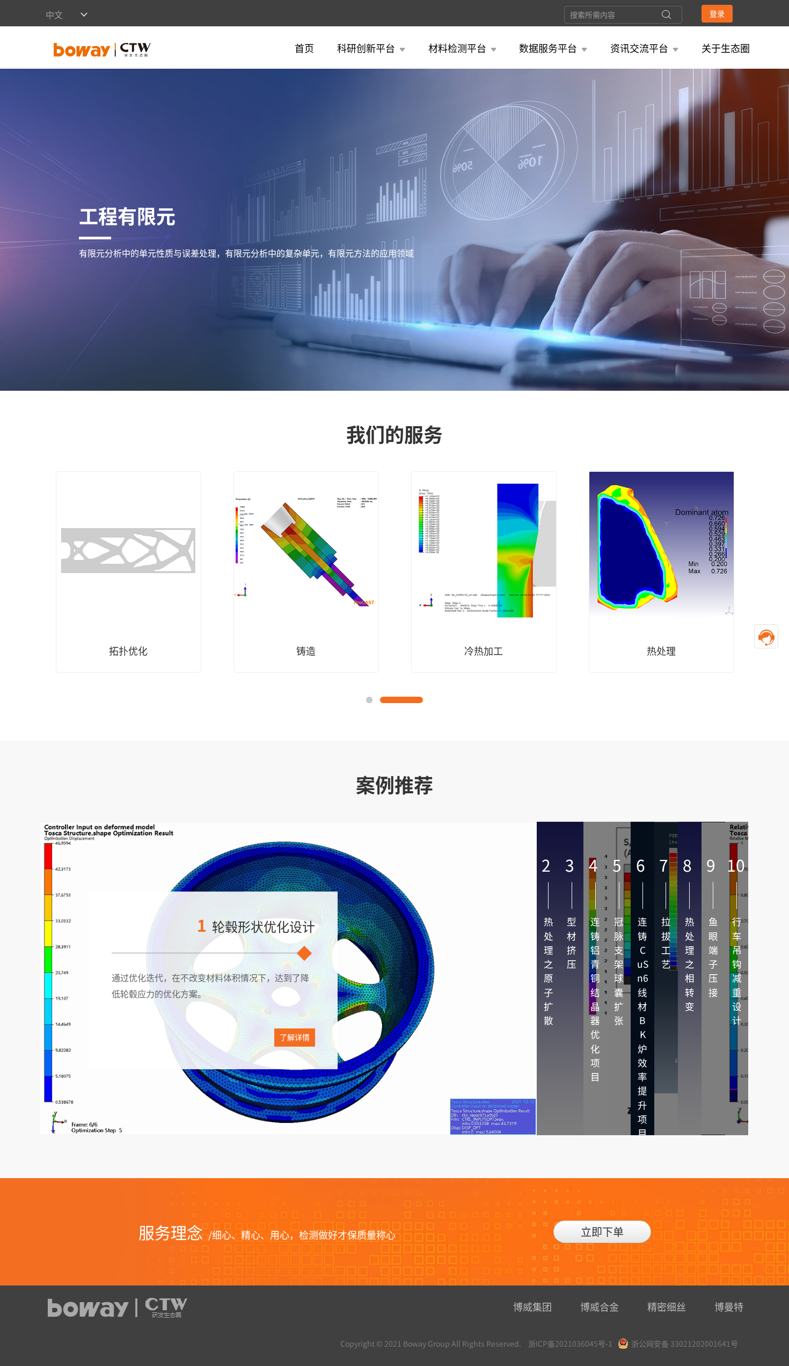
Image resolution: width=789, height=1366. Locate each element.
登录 (717, 13)
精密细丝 (666, 1306)
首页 (304, 48)
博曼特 (728, 1306)
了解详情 (295, 1037)
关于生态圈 (726, 48)
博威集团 (532, 1306)
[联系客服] (766, 636)
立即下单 (602, 1231)
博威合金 (599, 1306)
